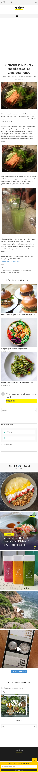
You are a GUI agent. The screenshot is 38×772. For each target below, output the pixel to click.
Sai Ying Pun (24, 270)
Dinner (23, 76)
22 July (14, 76)
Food (27, 76)
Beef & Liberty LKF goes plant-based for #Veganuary (18, 314)
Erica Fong (6, 76)
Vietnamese (17, 272)
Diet (19, 76)
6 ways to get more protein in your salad (14, 349)
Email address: (6, 688)
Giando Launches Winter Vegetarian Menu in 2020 (17, 383)
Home (7, 758)
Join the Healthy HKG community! (19, 763)
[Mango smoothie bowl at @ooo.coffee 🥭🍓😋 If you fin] (19, 491)
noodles (13, 270)
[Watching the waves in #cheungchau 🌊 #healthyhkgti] (19, 610)
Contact (20, 758)
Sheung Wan (19, 79)
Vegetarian (10, 272)
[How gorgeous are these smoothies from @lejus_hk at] (19, 570)
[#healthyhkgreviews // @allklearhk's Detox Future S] (19, 649)
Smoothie (4, 272)
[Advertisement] (19, 39)
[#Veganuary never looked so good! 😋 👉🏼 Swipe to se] (19, 531)
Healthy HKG (6, 351)
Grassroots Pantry (6, 270)
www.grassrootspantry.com (11, 261)
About (14, 758)
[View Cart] (36, 2)
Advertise (29, 758)
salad (29, 270)
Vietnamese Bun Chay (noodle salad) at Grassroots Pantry (19, 68)
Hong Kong (32, 76)
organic (18, 270)
